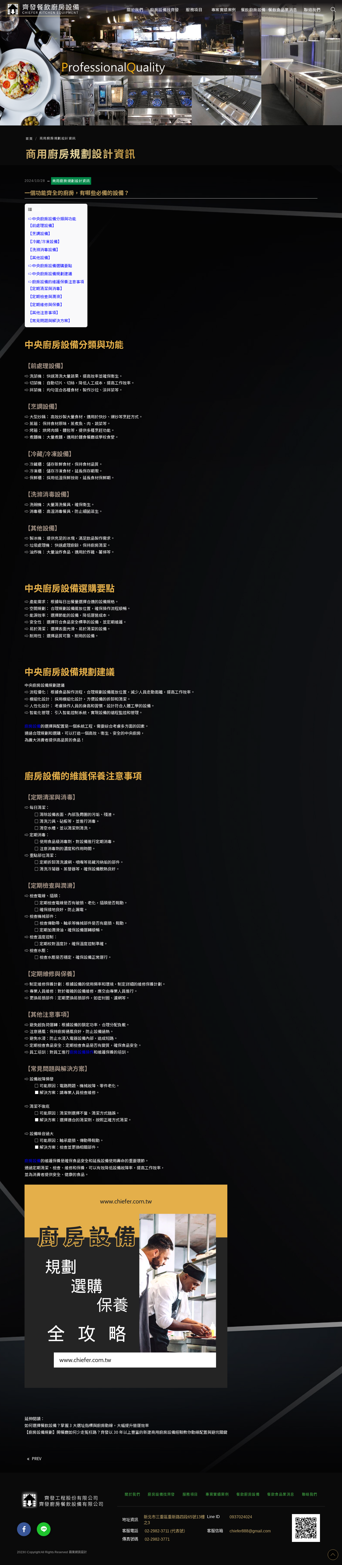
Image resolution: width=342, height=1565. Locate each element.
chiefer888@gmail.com (250, 1531)
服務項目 (190, 1494)
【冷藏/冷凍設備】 (45, 241)
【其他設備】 (40, 257)
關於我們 (132, 1494)
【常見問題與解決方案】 (50, 320)
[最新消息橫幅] (171, 62)
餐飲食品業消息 (280, 1494)
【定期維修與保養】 (46, 304)
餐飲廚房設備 (248, 1494)
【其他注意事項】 (44, 312)
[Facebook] (24, 1529)
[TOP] (333, 1554)
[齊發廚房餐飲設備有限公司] (42, 9)
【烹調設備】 (40, 233)
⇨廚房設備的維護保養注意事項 (56, 282)
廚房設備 (33, 726)
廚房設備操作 (82, 1052)
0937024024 (241, 1517)
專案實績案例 (217, 1494)
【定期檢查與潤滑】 (46, 296)
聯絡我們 (309, 1494)
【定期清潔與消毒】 (46, 288)
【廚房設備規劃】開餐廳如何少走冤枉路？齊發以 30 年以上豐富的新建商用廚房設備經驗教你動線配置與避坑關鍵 (126, 1432)
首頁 (29, 138)
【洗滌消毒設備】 (44, 249)
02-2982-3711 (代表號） (166, 1531)
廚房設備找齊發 (161, 1494)
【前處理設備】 (42, 225)
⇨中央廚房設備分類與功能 (52, 219)
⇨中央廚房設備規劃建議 (50, 273)
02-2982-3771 (157, 1539)
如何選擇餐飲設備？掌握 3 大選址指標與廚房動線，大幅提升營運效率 (87, 1425)
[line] (44, 1529)
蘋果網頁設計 (78, 1552)
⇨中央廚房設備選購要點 (50, 265)
